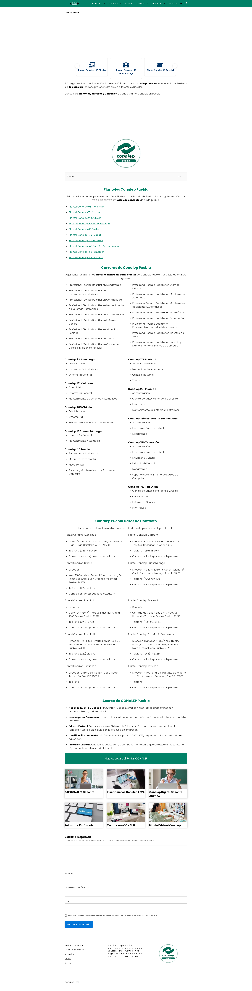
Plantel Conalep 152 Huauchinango (89, 223)
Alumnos (113, 3)
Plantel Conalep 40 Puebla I (85, 229)
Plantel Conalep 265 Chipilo (85, 218)
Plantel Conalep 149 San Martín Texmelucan (94, 246)
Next (174, 66)
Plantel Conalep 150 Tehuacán (86, 251)
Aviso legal (71, 954)
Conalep (96, 3)
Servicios (140, 3)
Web (67, 901)
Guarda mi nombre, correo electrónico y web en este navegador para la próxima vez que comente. (112, 915)
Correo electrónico (77, 887)
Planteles (156, 3)
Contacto (70, 963)
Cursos (128, 3)
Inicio (68, 958)
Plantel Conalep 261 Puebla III (86, 240)
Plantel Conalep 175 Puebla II (86, 234)
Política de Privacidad (76, 945)
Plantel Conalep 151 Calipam (85, 212)
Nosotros (173, 3)
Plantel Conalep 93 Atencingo (86, 206)
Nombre (70, 873)
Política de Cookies (75, 949)
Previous (77, 66)
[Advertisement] (126, 36)
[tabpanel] (92, 68)
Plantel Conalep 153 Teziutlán (86, 257)
